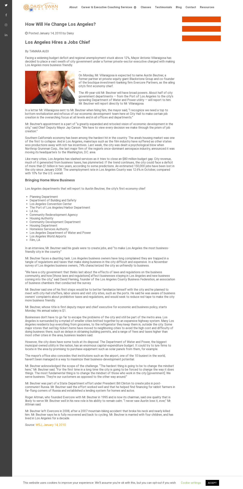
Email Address (89, 135)
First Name (86, 149)
